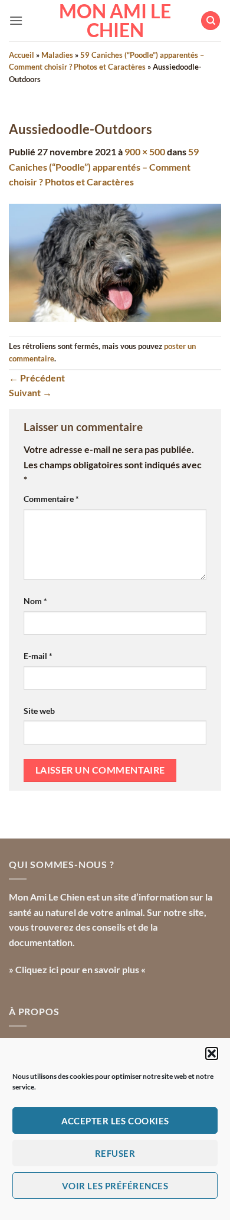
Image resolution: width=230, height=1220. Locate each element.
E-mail (38, 656)
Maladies (57, 55)
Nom (35, 601)
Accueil (21, 55)
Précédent (37, 377)
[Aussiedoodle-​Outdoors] (115, 261)
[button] (212, 1053)
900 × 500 (144, 151)
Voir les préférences (115, 1185)
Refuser (115, 1153)
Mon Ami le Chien (115, 21)
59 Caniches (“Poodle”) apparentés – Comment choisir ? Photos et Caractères (104, 166)
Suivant (30, 392)
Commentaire (51, 499)
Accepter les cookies (115, 1120)
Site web (39, 711)
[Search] (210, 21)
